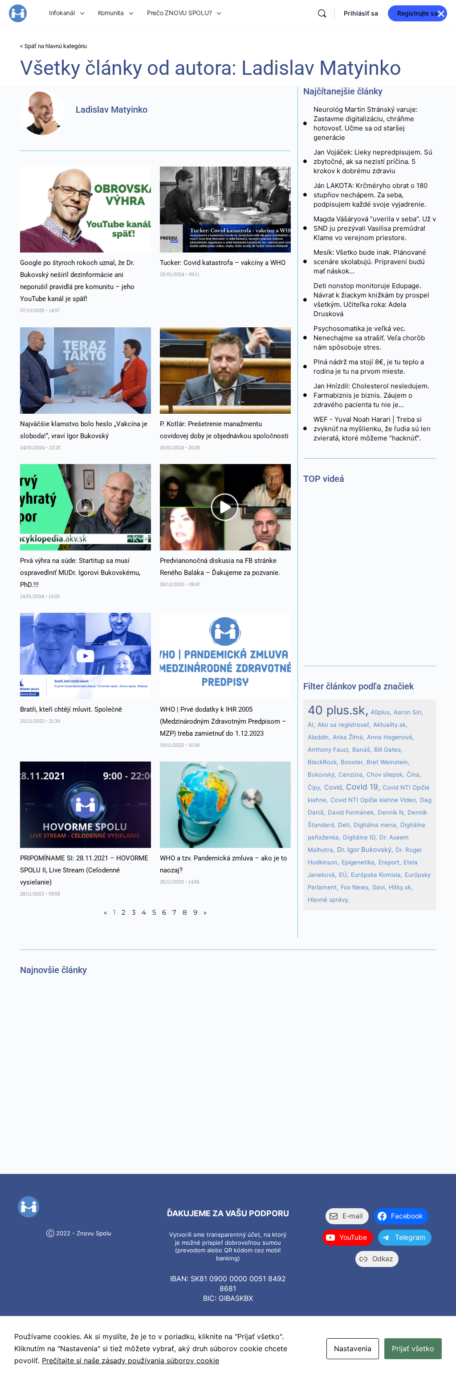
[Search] (322, 13)
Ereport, (390, 862)
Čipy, (315, 787)
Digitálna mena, (376, 824)
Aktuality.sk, (390, 724)
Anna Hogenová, (390, 737)
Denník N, (391, 812)
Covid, (334, 787)
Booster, (352, 762)
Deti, (344, 824)
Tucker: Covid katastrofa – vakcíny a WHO (222, 263)
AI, (311, 724)
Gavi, (379, 887)
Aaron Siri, (408, 712)
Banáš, (362, 749)
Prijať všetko (413, 1348)
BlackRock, (323, 762)
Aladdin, (319, 737)
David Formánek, (351, 812)
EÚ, (344, 874)
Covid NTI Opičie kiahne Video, (374, 799)
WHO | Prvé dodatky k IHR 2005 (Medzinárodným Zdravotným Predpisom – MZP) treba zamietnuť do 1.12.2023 (223, 721)
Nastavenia (352, 1348)
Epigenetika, (359, 862)
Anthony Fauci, (329, 749)
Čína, (414, 774)
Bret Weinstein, (388, 762)
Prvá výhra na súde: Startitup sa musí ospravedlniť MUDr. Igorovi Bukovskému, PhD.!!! (80, 573)
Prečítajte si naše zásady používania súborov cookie (130, 1360)
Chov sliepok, (385, 774)
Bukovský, (322, 774)
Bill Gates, (388, 749)
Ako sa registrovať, (344, 724)
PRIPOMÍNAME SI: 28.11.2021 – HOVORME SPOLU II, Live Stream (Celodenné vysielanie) (84, 870)
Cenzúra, (351, 774)
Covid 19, (363, 786)
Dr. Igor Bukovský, (365, 850)
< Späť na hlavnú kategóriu (53, 46)
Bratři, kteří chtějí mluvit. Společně (71, 709)
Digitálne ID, (360, 837)
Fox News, (355, 887)
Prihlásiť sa (361, 13)
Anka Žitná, (349, 737)
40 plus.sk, (338, 710)
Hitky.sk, (401, 887)
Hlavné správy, (329, 899)
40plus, (380, 712)
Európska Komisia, (377, 874)
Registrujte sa (417, 13)
